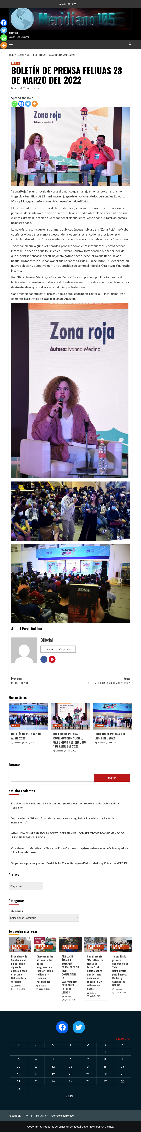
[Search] (130, 44)
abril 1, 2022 (29, 742)
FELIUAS (15, 63)
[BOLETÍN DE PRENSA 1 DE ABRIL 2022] (28, 716)
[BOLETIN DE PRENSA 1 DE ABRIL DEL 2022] (112, 716)
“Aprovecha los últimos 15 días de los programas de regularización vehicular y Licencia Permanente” (62, 820)
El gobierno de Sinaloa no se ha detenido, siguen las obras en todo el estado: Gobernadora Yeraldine (65, 805)
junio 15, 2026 (19, 989)
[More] (35, 104)
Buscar (14, 765)
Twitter (28, 1115)
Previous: (19, 681)
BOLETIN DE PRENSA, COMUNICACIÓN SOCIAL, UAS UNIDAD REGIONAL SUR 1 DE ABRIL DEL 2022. (69, 740)
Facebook (15, 1115)
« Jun (69, 1096)
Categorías (16, 910)
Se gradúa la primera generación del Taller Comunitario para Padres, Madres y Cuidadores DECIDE (69, 863)
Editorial (18, 88)
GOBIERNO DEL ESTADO (18, 947)
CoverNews (89, 1126)
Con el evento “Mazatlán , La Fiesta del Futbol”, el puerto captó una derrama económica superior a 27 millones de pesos (69, 850)
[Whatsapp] (15, 104)
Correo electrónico (62, 1115)
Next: (109, 681)
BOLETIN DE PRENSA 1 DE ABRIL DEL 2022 (110, 736)
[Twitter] (28, 104)
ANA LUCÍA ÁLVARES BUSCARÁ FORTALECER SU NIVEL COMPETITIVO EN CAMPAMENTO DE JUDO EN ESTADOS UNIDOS (67, 835)
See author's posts (58, 649)
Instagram (42, 1115)
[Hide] (1, 52)
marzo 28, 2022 (33, 88)
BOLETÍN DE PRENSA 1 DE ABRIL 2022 (26, 736)
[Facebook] (21, 104)
